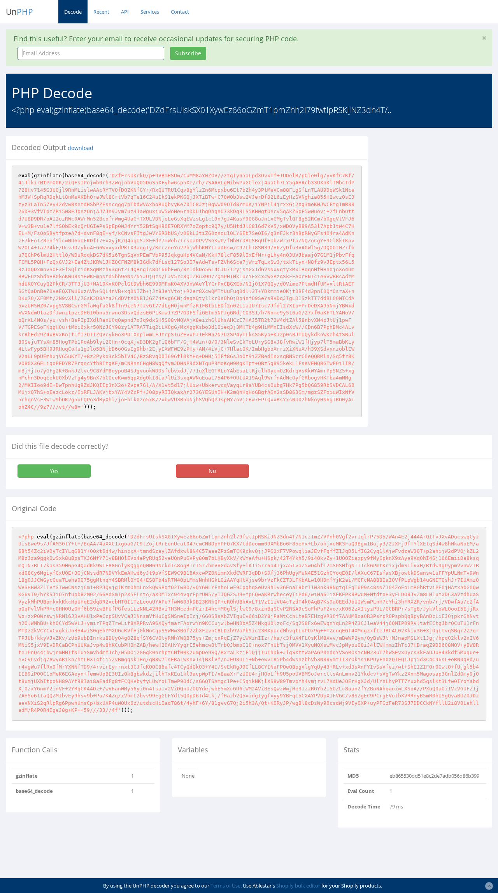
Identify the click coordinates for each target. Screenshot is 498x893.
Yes (54, 471)
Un (19, 11)
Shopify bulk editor (298, 885)
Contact (180, 11)
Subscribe (188, 53)
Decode (73, 11)
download (80, 148)
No (212, 471)
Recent (101, 11)
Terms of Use (225, 885)
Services (149, 11)
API (125, 11)
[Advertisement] (438, 184)
